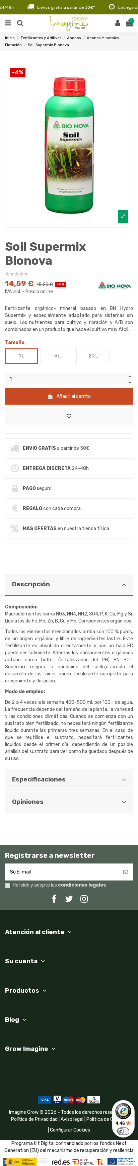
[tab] (69, 671)
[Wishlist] (69, 416)
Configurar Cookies (70, 1130)
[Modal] (69, 145)
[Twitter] (69, 899)
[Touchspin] (129, 376)
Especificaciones (39, 779)
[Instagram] (84, 899)
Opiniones (28, 802)
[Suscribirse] (126, 872)
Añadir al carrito (74, 396)
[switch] (123, 1131)
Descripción (31, 584)
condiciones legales (82, 885)
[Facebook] (54, 899)
